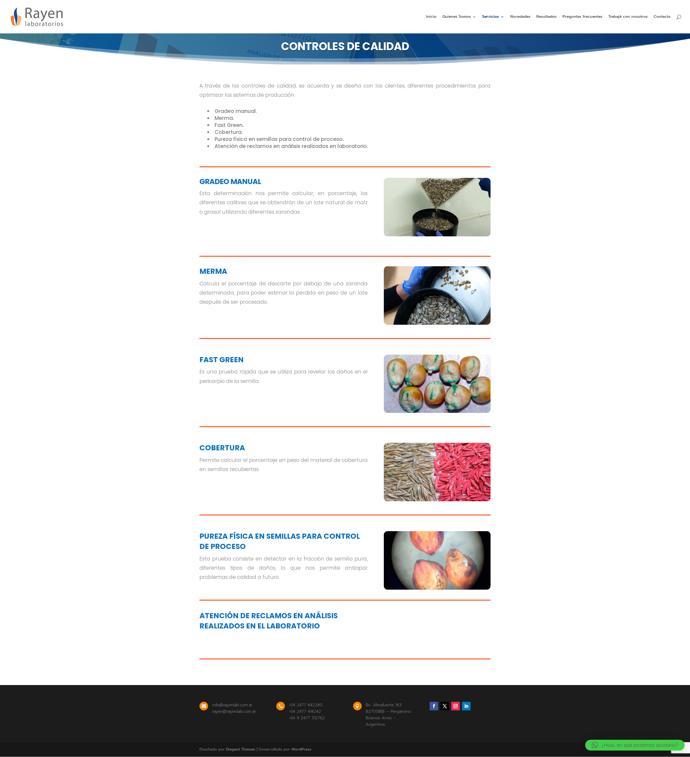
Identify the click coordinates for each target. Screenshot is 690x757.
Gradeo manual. (236, 111)
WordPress (301, 749)
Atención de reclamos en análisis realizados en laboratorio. (291, 146)
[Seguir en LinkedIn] (466, 706)
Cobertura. (229, 132)
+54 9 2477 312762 (307, 718)
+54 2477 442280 (305, 705)
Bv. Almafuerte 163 (384, 705)
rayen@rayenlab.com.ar (234, 711)
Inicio (431, 17)
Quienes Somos (456, 17)
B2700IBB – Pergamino (388, 711)
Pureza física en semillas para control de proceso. (279, 139)
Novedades (520, 17)
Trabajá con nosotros (628, 17)
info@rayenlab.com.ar (232, 705)
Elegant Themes (240, 749)
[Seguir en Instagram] (455, 706)
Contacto (662, 17)
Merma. (224, 118)
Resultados (546, 17)
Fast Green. (229, 125)
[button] (635, 745)
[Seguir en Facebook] (434, 706)
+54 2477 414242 (305, 711)
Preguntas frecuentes (582, 17)
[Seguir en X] (444, 706)
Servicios (490, 17)
